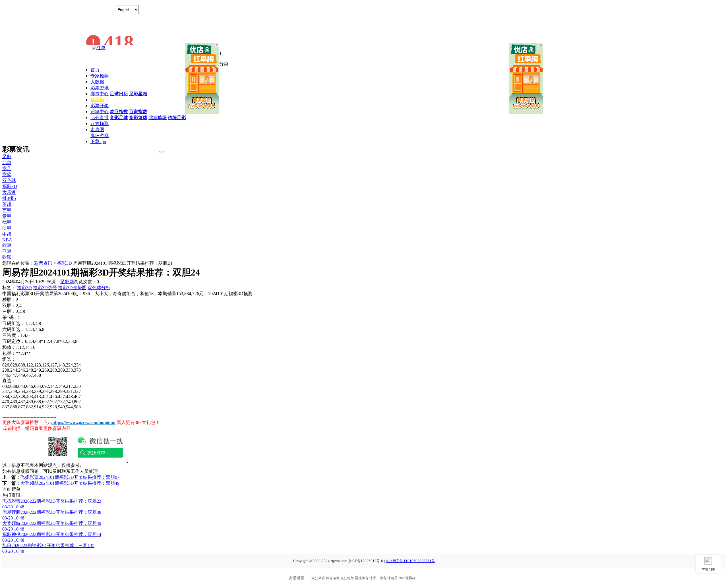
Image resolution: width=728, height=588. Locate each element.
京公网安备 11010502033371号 (410, 561)
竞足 (6, 168)
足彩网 (67, 281)
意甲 (6, 216)
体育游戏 (333, 578)
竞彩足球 (119, 117)
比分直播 (99, 117)
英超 (6, 204)
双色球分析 (99, 287)
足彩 (6, 156)
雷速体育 (362, 578)
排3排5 (9, 198)
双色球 (9, 180)
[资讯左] (202, 112)
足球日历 (119, 93)
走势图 (97, 129)
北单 (6, 162)
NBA (7, 239)
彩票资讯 (99, 87)
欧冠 (6, 245)
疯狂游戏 (99, 135)
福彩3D (9, 186)
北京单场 (157, 117)
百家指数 (138, 111)
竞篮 (6, 174)
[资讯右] (526, 112)
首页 (95, 69)
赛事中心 (99, 93)
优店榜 (97, 99)
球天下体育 (377, 578)
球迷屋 (392, 578)
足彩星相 (138, 93)
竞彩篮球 (138, 117)
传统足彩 (177, 117)
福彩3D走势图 (72, 287)
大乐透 (9, 192)
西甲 (6, 210)
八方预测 (99, 123)
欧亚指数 (119, 111)
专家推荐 (99, 75)
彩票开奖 (99, 105)
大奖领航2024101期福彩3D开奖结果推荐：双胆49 (69, 483)
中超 (6, 234)
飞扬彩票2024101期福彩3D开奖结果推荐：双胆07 (69, 477)
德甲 (6, 222)
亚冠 (6, 251)
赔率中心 (99, 111)
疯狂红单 (347, 578)
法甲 (6, 228)
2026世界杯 (406, 578)
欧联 (6, 257)
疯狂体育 (318, 578)
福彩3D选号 (45, 287)
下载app (98, 141)
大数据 (97, 81)
